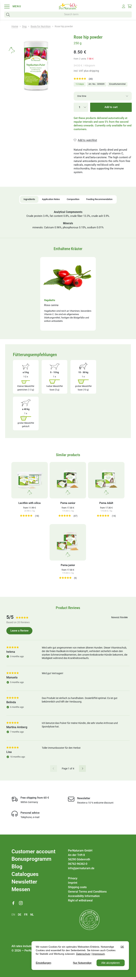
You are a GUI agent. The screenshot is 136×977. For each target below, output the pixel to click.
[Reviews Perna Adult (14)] (104, 515)
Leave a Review (19, 630)
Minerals (68, 223)
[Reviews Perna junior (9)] (66, 577)
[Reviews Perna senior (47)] (65, 515)
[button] (8, 15)
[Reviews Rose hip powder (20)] (81, 78)
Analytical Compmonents (68, 212)
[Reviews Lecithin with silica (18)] (27, 515)
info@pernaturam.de (81, 868)
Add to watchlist (87, 140)
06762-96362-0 (77, 863)
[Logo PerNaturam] (68, 8)
